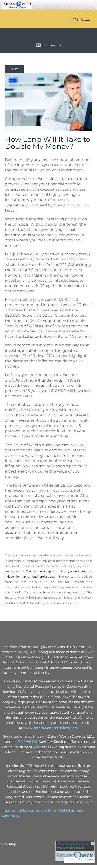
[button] (81, 19)
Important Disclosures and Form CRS (33, 810)
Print (14, 69)
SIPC (32, 652)
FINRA (22, 652)
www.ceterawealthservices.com (50, 728)
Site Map (8, 844)
